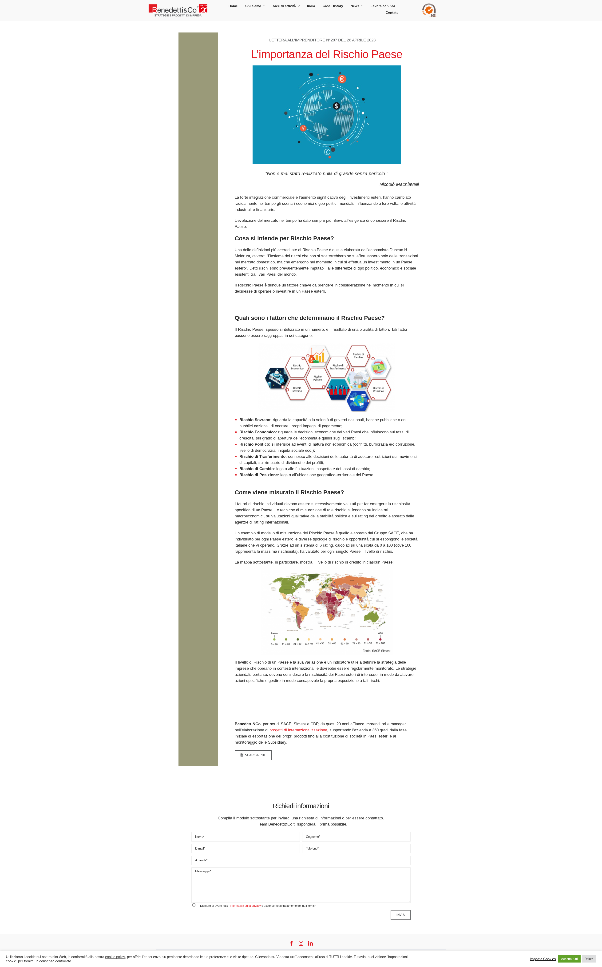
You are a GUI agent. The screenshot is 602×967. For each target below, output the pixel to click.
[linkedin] (310, 943)
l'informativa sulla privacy (245, 905)
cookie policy (115, 957)
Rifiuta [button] (589, 959)
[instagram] (301, 943)
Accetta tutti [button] (569, 959)
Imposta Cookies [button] (543, 959)
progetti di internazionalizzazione (298, 730)
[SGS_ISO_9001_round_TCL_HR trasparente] (429, 5)
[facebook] (291, 943)
